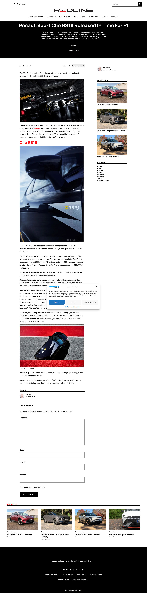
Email (22, 462)
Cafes (99, 166)
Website (23, 475)
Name (22, 450)
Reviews (100, 174)
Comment (24, 417)
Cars (99, 168)
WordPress (77, 590)
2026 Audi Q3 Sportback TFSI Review (111, 131)
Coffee (100, 170)
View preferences (90, 302)
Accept (57, 302)
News (99, 172)
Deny (73, 302)
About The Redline (36, 17)
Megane (36, 128)
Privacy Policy (77, 307)
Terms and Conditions (110, 17)
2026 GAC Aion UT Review (107, 105)
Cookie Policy (68, 307)
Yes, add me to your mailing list (34, 487)
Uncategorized (73, 45)
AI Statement (51, 17)
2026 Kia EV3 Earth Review (108, 157)
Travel (99, 178)
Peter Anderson (79, 17)
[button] (97, 287)
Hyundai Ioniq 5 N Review (121, 534)
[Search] (140, 4)
